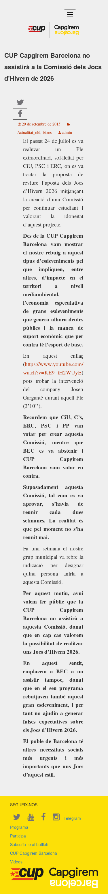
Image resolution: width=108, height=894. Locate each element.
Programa (19, 827)
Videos (16, 862)
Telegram (72, 818)
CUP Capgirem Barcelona (33, 853)
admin (67, 132)
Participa (18, 836)
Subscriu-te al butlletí (29, 844)
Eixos (47, 132)
